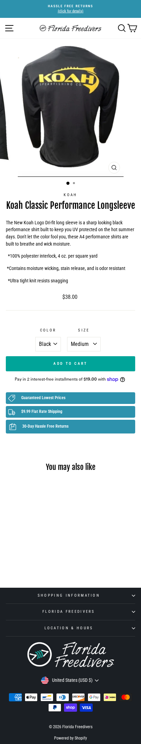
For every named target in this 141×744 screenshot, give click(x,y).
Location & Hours (68, 628)
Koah (70, 195)
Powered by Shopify (70, 738)
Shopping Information (69, 595)
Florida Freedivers (68, 611)
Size (83, 330)
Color (48, 330)
